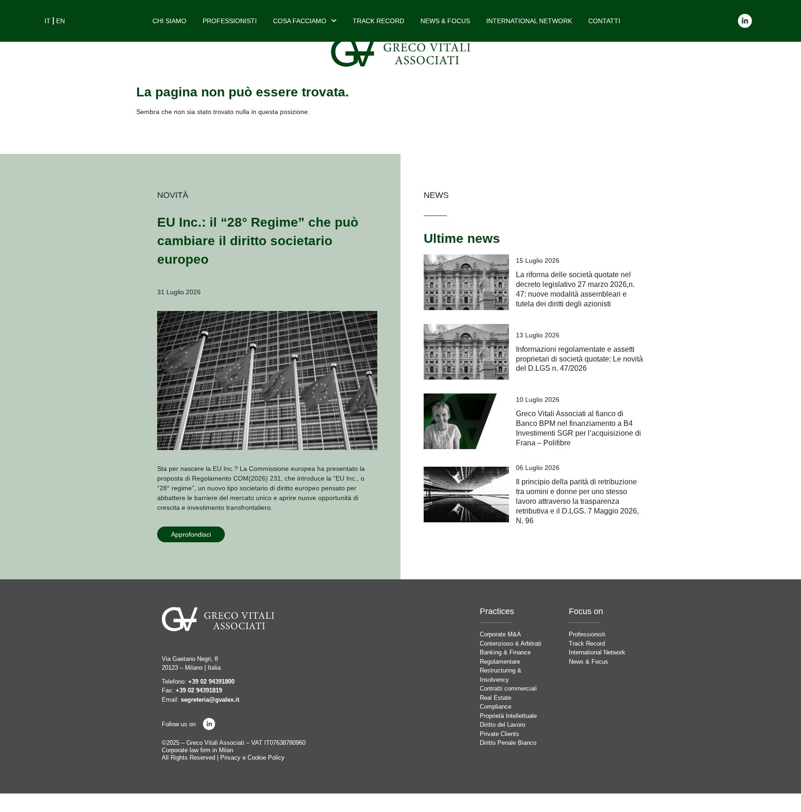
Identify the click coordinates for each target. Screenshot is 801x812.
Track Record (378, 21)
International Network (529, 21)
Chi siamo (169, 21)
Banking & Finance (505, 652)
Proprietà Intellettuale (508, 715)
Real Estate (495, 697)
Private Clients (499, 733)
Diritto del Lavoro (502, 724)
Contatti (604, 21)
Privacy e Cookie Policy (252, 757)
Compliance (495, 706)
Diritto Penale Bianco (508, 742)
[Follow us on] (209, 724)
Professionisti (230, 21)
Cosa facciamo (299, 21)
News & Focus (445, 21)
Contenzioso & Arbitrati (510, 643)
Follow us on (179, 724)
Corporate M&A (500, 634)
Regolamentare (500, 661)
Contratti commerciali (508, 688)
